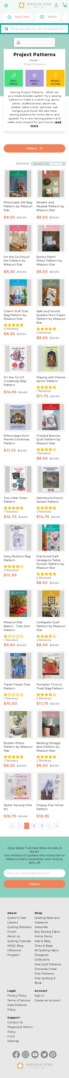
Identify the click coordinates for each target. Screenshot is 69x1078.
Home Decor (44, 936)
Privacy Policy (17, 995)
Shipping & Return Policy (20, 1029)
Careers (12, 922)
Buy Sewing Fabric (47, 931)
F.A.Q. (11, 1036)
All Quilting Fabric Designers (47, 953)
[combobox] (34, 29)
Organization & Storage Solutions (34, 572)
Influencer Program (14, 953)
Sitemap (13, 1041)
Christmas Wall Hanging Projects (34, 543)
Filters (32, 148)
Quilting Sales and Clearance (47, 920)
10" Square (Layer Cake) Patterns (34, 449)
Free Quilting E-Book (46, 981)
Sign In (39, 995)
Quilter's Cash (16, 918)
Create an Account (48, 1000)
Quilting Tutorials (19, 941)
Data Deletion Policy (17, 1007)
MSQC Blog (15, 945)
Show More (14, 226)
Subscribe (41, 927)
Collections (42, 959)
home (34, 60)
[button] (7, 5)
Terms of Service (19, 1000)
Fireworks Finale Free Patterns (46, 971)
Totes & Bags (44, 945)
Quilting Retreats (19, 927)
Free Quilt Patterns (48, 964)
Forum (12, 931)
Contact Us (15, 1022)
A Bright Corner (21, 168)
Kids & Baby (43, 941)
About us (13, 936)
